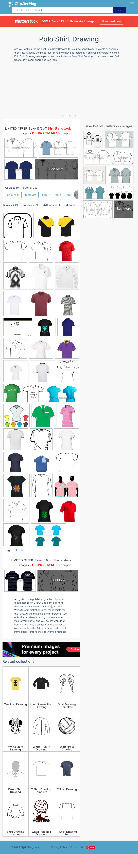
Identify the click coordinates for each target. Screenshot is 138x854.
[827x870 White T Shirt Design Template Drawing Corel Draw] (66, 487)
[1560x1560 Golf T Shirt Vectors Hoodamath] (15, 350)
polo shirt (13, 195)
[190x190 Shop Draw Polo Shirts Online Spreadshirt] (66, 441)
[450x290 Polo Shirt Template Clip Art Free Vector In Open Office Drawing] (62, 394)
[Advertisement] (70, 89)
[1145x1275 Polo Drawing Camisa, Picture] (43, 417)
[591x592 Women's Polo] (16, 512)
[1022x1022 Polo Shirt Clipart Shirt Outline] (15, 252)
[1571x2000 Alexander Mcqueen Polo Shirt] (15, 277)
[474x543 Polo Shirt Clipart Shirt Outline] (68, 372)
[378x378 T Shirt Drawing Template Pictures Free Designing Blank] (16, 487)
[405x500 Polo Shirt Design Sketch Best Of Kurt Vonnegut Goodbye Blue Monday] (12, 394)
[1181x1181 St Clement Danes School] (41, 252)
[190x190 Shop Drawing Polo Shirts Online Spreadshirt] (15, 463)
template (30, 195)
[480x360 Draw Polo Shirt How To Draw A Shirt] (18, 328)
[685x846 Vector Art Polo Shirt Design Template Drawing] (41, 487)
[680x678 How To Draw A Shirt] (67, 349)
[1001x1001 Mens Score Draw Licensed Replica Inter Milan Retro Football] (42, 372)
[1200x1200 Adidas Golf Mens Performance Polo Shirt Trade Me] (67, 252)
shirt (23, 550)
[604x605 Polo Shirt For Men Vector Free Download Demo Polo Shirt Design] (33, 394)
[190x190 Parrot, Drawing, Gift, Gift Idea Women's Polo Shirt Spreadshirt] (16, 536)
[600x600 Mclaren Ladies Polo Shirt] (16, 372)
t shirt (46, 195)
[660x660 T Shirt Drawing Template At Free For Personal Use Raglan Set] (67, 463)
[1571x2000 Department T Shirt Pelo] (14, 305)
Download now (111, 21)
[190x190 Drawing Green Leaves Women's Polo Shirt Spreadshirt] (44, 512)
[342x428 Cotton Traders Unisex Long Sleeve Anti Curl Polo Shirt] (67, 277)
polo (58, 195)
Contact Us (76, 847)
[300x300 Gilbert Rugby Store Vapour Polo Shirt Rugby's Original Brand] (68, 328)
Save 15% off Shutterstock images (108, 126)
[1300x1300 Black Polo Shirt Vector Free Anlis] (18, 227)
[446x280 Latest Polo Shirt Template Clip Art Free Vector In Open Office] (56, 227)
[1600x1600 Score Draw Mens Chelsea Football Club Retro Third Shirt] (16, 441)
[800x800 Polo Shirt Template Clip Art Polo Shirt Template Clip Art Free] (16, 417)
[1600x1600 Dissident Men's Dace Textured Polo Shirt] (41, 305)
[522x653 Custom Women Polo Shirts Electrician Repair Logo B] (41, 277)
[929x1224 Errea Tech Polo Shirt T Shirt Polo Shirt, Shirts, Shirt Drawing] (69, 511)
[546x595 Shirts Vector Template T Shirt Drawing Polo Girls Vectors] (41, 441)
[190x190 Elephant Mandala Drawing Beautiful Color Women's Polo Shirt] (45, 328)
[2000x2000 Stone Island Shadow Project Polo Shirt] (41, 463)
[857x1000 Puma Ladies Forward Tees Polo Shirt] (68, 416)
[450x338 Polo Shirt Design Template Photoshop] (48, 536)
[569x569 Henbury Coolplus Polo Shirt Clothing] (41, 350)
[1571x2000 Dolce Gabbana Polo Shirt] (68, 305)
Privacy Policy (59, 847)
